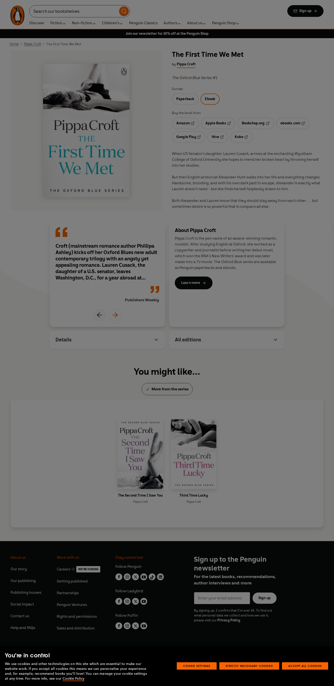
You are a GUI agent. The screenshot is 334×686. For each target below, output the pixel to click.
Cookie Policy (73, 678)
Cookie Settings (197, 666)
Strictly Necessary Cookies (249, 666)
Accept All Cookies (305, 666)
